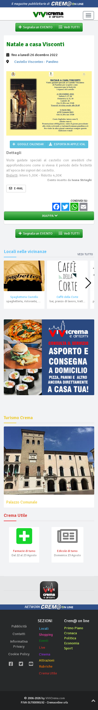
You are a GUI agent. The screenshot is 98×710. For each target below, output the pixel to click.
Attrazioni (46, 660)
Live (42, 647)
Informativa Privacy (19, 644)
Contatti (19, 634)
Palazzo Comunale (21, 502)
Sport (68, 648)
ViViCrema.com (55, 698)
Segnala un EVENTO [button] (37, 27)
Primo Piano (73, 628)
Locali (43, 628)
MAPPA (47, 216)
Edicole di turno (67, 551)
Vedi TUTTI (70, 27)
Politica (70, 638)
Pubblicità (19, 626)
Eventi (43, 641)
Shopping (46, 634)
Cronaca (70, 633)
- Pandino (36, 62)
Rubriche (46, 666)
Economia (71, 643)
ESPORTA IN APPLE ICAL (69, 144)
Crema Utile (48, 673)
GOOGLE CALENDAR (30, 144)
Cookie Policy (19, 654)
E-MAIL (18, 188)
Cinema (44, 654)
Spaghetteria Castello (24, 297)
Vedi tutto (85, 254)
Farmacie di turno (24, 551)
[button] (88, 283)
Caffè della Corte (67, 297)
